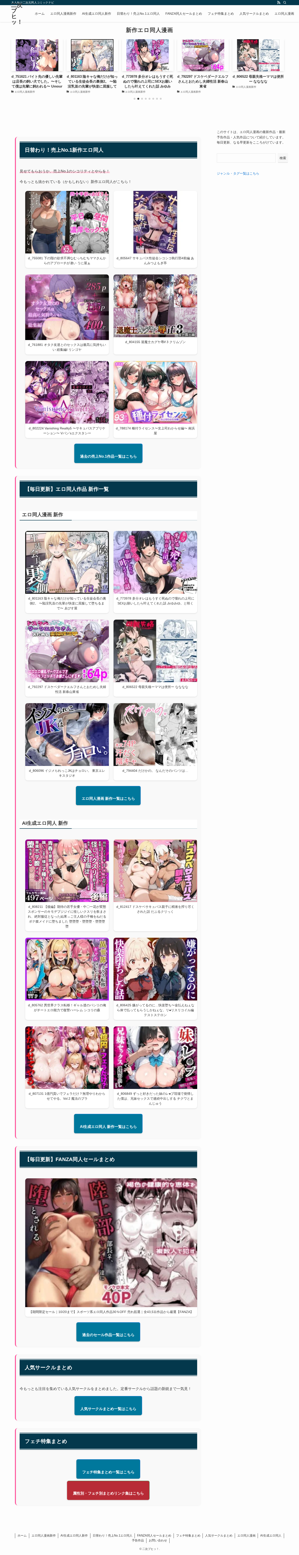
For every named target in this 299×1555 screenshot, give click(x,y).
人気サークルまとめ (218, 1535)
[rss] (279, 2)
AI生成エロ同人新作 (74, 1535)
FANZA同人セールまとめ (154, 1535)
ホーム (22, 1535)
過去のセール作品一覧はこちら (108, 1335)
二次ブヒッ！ (17, 13)
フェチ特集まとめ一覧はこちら (108, 1472)
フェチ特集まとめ (188, 1535)
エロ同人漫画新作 (44, 1535)
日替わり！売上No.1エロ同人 (112, 1535)
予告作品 (138, 1540)
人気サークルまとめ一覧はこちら (108, 1409)
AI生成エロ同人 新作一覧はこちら (108, 1127)
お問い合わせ (158, 1540)
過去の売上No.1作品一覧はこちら (108, 456)
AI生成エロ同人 (270, 1535)
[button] (134, 99)
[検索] (285, 2)
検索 (283, 158)
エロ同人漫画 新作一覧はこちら (108, 798)
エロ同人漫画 (246, 1535)
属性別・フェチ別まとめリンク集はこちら (108, 1493)
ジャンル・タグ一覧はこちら (238, 173)
